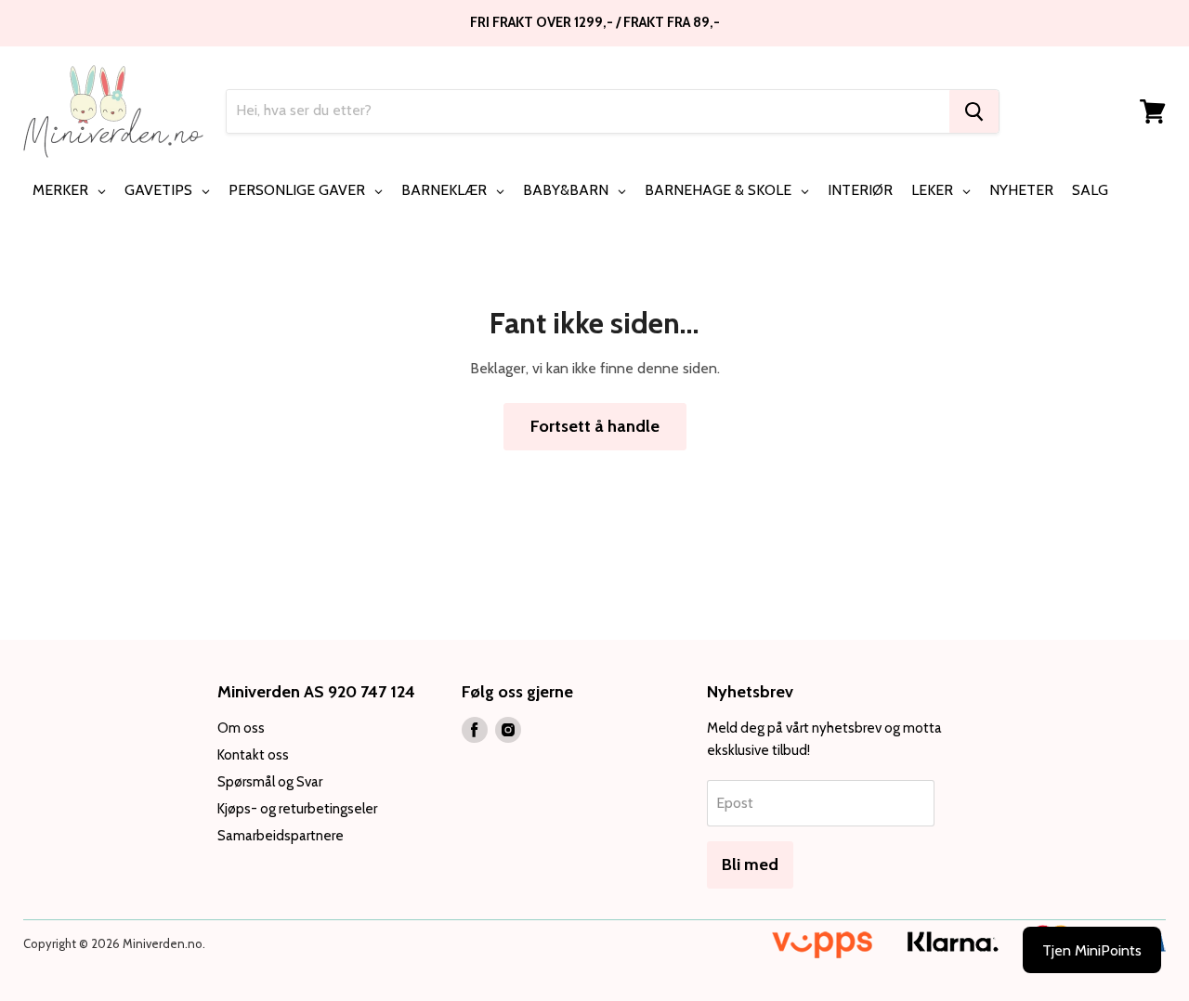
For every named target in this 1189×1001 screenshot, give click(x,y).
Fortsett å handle (595, 426)
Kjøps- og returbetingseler (297, 808)
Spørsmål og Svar (269, 782)
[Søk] (974, 111)
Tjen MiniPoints (1092, 950)
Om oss (241, 728)
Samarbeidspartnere (280, 835)
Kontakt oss (253, 755)
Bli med (750, 864)
